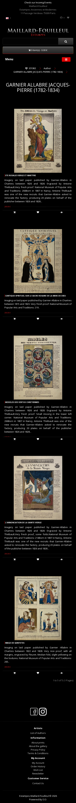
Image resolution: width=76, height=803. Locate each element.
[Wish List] (68, 17)
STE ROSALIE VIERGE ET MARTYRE (20, 175)
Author (47, 68)
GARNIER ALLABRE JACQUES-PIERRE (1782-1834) (38, 71)
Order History (38, 766)
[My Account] (62, 17)
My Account (38, 762)
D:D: (45, 799)
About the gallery (38, 746)
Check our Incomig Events (38, 2)
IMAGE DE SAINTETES (14, 643)
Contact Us (38, 783)
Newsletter (38, 773)
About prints (38, 742)
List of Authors (38, 733)
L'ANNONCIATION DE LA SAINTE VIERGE (23, 522)
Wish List (38, 770)
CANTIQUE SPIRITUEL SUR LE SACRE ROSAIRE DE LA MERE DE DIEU (35, 296)
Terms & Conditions (38, 753)
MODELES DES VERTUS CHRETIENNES (22, 402)
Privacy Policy (38, 749)
